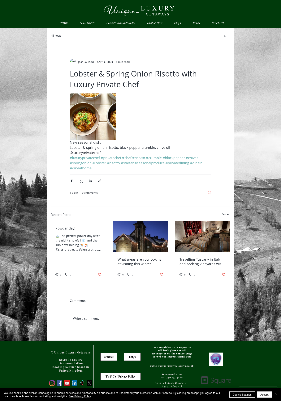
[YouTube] (67, 383)
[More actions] (209, 62)
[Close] (276, 394)
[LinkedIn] (74, 383)
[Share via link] (100, 181)
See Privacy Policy (80, 396)
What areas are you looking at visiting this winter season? (140, 261)
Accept (264, 394)
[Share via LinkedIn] (90, 181)
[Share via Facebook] (71, 181)
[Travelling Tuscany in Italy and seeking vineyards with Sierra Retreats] (202, 236)
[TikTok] (82, 383)
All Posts (56, 35)
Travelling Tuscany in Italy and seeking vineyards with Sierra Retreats (201, 261)
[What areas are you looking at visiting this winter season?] (140, 236)
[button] (225, 35)
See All (226, 214)
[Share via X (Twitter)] (81, 181)
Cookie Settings (242, 394)
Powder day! (65, 228)
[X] (89, 383)
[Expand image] (93, 116)
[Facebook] (59, 383)
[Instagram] (52, 383)
